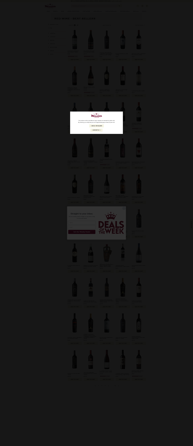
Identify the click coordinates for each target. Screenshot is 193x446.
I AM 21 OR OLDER (96, 126)
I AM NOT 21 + (96, 130)
